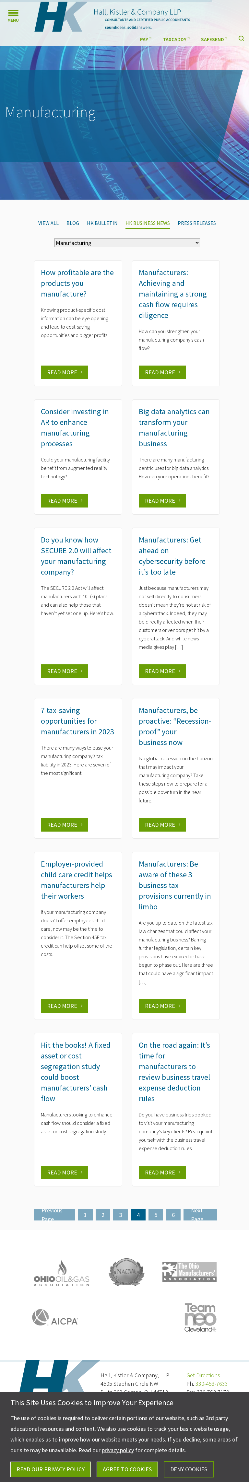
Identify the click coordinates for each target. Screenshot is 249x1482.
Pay (144, 39)
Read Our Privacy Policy (51, 1469)
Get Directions (203, 1375)
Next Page (197, 1214)
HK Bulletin (102, 223)
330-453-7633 (212, 1383)
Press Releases (197, 223)
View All (48, 223)
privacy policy (118, 1450)
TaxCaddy (174, 39)
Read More (62, 372)
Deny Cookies (188, 1469)
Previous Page (52, 1214)
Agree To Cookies (127, 1469)
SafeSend (212, 39)
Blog (72, 223)
